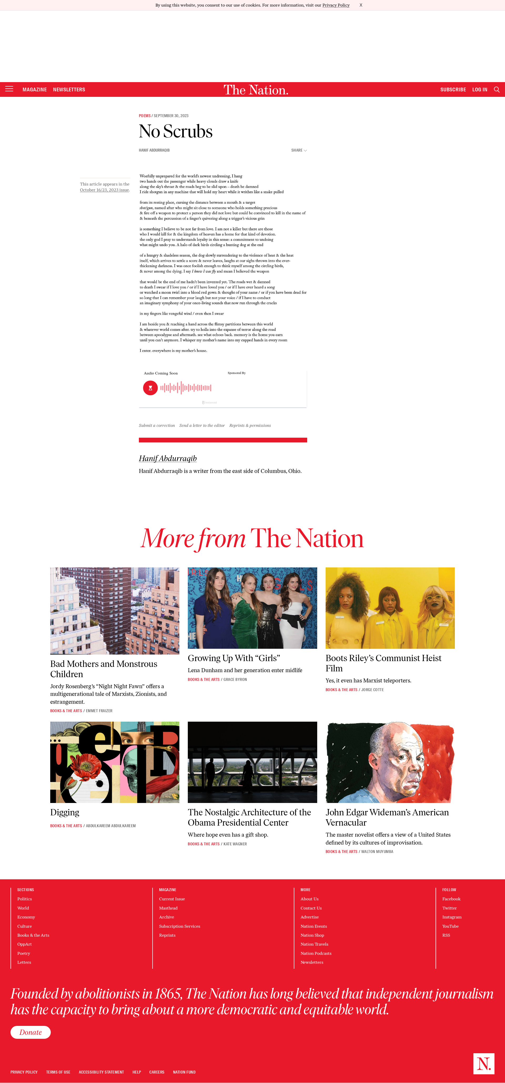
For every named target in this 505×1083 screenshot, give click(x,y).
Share (296, 150)
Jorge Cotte (372, 689)
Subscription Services (179, 926)
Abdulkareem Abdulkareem (111, 826)
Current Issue (172, 898)
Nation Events (314, 926)
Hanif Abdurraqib (154, 150)
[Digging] (115, 762)
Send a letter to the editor (202, 425)
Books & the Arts (66, 710)
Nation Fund (184, 1072)
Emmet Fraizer (99, 710)
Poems (145, 115)
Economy (26, 917)
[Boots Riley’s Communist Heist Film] (390, 608)
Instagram (452, 917)
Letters (24, 962)
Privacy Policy (336, 5)
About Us (310, 898)
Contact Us (311, 908)
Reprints (167, 935)
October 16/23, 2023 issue (104, 189)
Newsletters (69, 89)
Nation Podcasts (316, 953)
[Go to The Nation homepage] (256, 89)
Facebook (451, 898)
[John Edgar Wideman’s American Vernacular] (390, 762)
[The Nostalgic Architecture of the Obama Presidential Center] (252, 762)
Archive (166, 917)
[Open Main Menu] (9, 89)
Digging (64, 812)
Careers (156, 1072)
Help (137, 1072)
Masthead (168, 908)
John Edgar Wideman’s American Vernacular (387, 817)
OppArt (24, 944)
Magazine (35, 89)
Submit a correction (157, 425)
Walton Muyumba (377, 851)
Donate (30, 1032)
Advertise (310, 917)
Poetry (23, 953)
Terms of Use (58, 1072)
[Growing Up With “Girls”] (252, 608)
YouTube (450, 926)
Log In (480, 89)
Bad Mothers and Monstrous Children (103, 669)
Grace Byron (235, 679)
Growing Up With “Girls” (234, 658)
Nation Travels (314, 944)
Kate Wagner (235, 844)
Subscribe (453, 89)
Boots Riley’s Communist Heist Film (384, 663)
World (23, 908)
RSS (446, 935)
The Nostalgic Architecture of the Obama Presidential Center (249, 817)
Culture (24, 926)
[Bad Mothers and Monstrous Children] (115, 611)
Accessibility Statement (101, 1072)
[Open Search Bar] (497, 90)
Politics (24, 898)
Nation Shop (312, 935)
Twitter (449, 908)
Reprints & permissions (250, 425)
